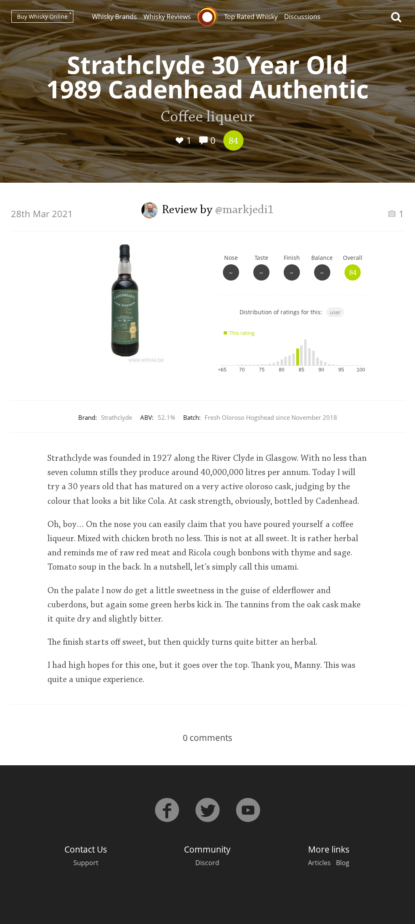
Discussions (302, 16)
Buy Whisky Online (42, 16)
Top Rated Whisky (251, 16)
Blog (342, 862)
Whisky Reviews (167, 16)
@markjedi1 (244, 210)
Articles (319, 862)
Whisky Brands (114, 16)
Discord (207, 862)
